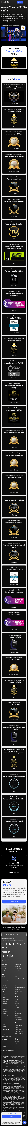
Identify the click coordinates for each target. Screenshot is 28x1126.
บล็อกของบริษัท (18, 1013)
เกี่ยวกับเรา (17, 999)
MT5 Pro (16, 1036)
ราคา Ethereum (4, 1011)
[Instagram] (6, 944)
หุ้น (2, 983)
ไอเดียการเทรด (4, 1003)
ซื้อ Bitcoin (17, 1041)
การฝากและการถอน (18, 980)
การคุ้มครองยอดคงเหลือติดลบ (20, 987)
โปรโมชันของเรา (4, 1042)
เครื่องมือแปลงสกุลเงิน (5, 999)
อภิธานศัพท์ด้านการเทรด (6, 1036)
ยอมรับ (11, 1116)
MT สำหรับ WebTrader (19, 1033)
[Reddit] (2, 947)
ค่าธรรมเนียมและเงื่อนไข (19, 978)
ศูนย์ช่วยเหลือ (12, 929)
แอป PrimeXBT (18, 968)
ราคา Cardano (4, 1017)
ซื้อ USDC (16, 1048)
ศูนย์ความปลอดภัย (18, 1019)
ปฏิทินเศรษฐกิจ (4, 1001)
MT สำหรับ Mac (18, 1029)
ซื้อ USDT (16, 1045)
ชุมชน (16, 1001)
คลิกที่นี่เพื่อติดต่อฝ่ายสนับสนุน (13, 935)
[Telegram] (24, 944)
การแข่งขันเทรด (4, 1046)
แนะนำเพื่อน (3, 1044)
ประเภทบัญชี (17, 989)
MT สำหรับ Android (18, 1025)
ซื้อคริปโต (3, 971)
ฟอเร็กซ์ (3, 976)
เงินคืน (16, 993)
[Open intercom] (25, 1122)
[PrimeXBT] (5, 2)
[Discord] (6, 947)
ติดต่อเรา (13, 901)
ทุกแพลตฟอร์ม (17, 973)
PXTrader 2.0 (17, 966)
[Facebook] (13, 944)
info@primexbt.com (10, 938)
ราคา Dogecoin (4, 1015)
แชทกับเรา (15, 927)
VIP (15, 985)
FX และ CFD (3, 968)
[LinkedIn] (10, 944)
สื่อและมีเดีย (17, 1007)
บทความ (3, 1034)
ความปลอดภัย (17, 983)
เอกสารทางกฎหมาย (18, 1017)
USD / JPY (3, 1022)
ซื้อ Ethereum (17, 1043)
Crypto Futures (4, 966)
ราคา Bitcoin (4, 1009)
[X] (2, 944)
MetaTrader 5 (17, 971)
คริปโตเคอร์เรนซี (4, 985)
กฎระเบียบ (17, 1003)
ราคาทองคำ (3, 1024)
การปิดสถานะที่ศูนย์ (18, 991)
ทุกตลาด (3, 989)
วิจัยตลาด (3, 1032)
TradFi (2, 991)
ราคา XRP (3, 1013)
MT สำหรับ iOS (17, 1027)
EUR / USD (3, 1019)
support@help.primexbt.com (17, 940)
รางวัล (16, 1005)
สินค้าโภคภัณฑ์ (4, 980)
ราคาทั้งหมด (3, 1026)
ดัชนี (2, 978)
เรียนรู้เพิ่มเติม (13, 1113)
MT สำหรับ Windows (19, 1031)
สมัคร (20, 2)
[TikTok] (20, 944)
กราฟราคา (3, 997)
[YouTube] (17, 944)
